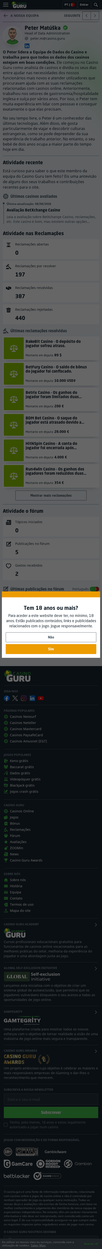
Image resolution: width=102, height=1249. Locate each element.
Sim (51, 649)
